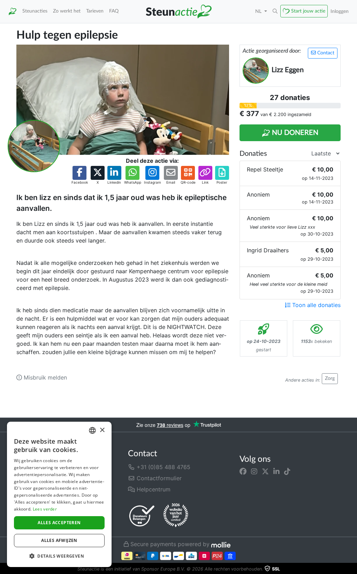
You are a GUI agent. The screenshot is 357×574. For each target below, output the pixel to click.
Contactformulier (158, 478)
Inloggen (340, 11)
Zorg (330, 378)
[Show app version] (352, 569)
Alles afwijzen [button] (59, 540)
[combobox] (92, 430)
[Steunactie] (13, 11)
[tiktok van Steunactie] (287, 471)
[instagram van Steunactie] (254, 471)
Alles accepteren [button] (59, 523)
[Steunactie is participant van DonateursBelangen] (142, 515)
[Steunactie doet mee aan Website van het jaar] (175, 515)
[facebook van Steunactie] (243, 471)
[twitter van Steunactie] (265, 471)
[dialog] (59, 494)
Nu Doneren (294, 132)
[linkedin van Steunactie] (276, 471)
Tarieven (95, 11)
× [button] (102, 430)
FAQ (114, 11)
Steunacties (34, 11)
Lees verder (45, 509)
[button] (275, 11)
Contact (325, 53)
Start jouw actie (308, 11)
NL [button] (259, 11)
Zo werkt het (67, 11)
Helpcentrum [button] (152, 489)
